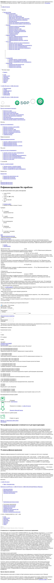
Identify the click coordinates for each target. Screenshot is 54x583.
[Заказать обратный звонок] (5, 410)
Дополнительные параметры (7, 315)
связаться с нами (43, 579)
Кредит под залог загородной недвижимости (20, 48)
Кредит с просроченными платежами (18, 60)
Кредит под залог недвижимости (8, 150)
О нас (4, 74)
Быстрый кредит (13, 21)
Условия (5, 245)
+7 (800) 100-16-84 (26, 486)
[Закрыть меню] (1, 181)
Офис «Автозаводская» (9, 484)
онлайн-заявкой (9, 287)
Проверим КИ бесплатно (7, 182)
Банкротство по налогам (15, 65)
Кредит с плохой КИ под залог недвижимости (20, 62)
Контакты (5, 79)
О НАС (5, 89)
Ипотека (8, 25)
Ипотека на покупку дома (15, 28)
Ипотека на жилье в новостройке (17, 26)
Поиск (4, 82)
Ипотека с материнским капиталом (17, 31)
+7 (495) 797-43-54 (26, 406)
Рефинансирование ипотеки (16, 39)
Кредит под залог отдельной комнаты (18, 46)
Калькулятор (6, 78)
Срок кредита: (4, 310)
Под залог (8, 41)
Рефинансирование (10, 35)
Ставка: (2, 317)
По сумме (4, 305)
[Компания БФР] (22, 104)
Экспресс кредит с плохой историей (17, 59)
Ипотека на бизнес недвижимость (17, 30)
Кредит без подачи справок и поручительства (20, 23)
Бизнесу (5, 72)
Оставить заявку (7, 204)
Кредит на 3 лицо (13, 14)
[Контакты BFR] (5, 418)
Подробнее (47, 3)
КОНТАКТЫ (6, 94)
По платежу (11, 305)
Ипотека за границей (14, 32)
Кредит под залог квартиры (15, 44)
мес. (30, 313)
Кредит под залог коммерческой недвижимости (20, 45)
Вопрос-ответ (6, 76)
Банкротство (9, 63)
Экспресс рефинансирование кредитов (18, 36)
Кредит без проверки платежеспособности (19, 22)
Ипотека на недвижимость (7, 124)
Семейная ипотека (13, 34)
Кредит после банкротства (15, 16)
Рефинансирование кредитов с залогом (18, 40)
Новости (5, 81)
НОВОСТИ (6, 92)
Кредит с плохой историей (7, 164)
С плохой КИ (9, 58)
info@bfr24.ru (14, 401)
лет (14, 313)
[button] (7, 315)
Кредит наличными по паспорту (8, 108)
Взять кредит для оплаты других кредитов (19, 18)
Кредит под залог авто (14, 49)
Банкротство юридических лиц (16, 64)
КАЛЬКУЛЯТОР (7, 90)
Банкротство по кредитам (15, 67)
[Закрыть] (1, 5)
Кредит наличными (11, 13)
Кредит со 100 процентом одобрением (18, 20)
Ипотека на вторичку (14, 27)
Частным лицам (7, 12)
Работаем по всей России (7, 486)
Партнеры (5, 77)
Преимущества (7, 246)
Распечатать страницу (6, 238)
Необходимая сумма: (5, 306)
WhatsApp (40, 486)
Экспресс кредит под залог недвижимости (19, 42)
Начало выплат (4, 320)
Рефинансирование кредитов (8, 139)
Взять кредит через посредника (16, 17)
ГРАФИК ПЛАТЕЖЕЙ (6, 343)
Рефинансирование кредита (15, 37)
